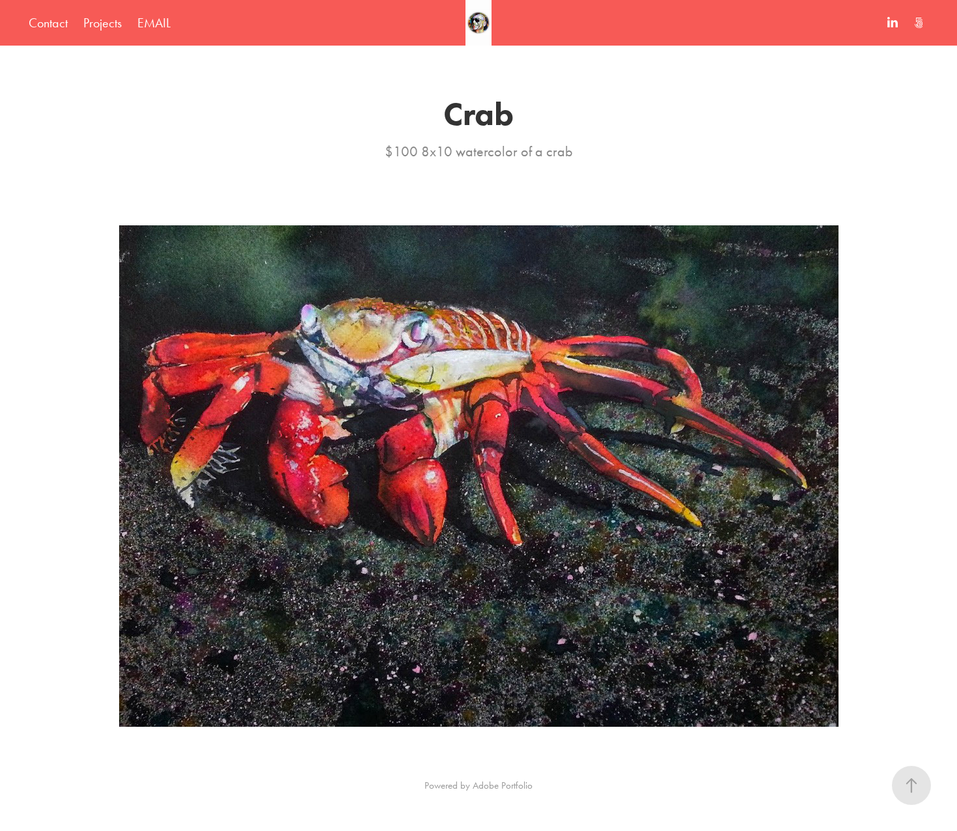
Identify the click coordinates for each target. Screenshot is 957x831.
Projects (102, 23)
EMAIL (154, 23)
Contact (48, 23)
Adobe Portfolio (503, 785)
